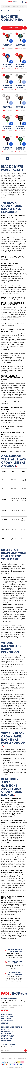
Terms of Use (6, 1040)
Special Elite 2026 (14, 297)
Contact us (5, 1029)
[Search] (24, 7)
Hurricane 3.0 (20, 426)
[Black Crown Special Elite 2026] (20, 37)
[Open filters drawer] (25, 28)
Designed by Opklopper (13, 1067)
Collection (11, 11)
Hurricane (12, 426)
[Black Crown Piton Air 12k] (20, 141)
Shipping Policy (7, 1031)
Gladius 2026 (13, 402)
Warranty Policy (7, 1036)
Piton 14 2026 (13, 256)
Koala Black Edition (6, 370)
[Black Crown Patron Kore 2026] (7, 120)
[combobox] (14, 6)
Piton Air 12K (8, 258)
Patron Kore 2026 (14, 323)
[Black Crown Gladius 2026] (7, 58)
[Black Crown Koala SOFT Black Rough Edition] (20, 79)
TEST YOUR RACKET (7, 1016)
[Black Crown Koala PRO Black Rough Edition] (7, 79)
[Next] (20, 158)
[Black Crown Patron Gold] (20, 120)
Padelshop (4, 11)
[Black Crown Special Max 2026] (7, 37)
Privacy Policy (6, 1038)
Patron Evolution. (10, 325)
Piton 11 (20, 258)
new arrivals (6, 1018)
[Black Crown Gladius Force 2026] (20, 58)
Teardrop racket (8, 593)
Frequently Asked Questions (11, 1027)
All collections (7, 1021)
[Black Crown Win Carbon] (7, 141)
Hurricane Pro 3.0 (6, 428)
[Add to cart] (11, 41)
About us (4, 1023)
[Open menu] (2, 2)
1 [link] (7, 158)
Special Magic (12, 299)
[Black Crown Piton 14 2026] (7, 99)
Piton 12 (14, 258)
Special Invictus (21, 299)
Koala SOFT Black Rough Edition (15, 368)
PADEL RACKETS (6, 1014)
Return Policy (6, 1034)
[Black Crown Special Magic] (20, 99)
